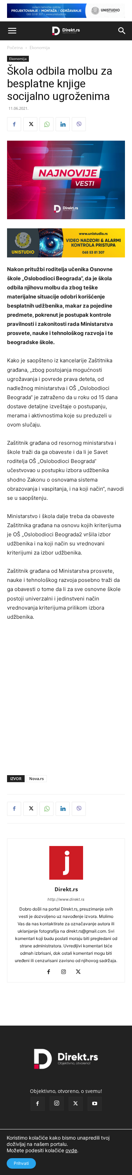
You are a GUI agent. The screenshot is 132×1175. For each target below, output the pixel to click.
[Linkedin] (63, 124)
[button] (12, 30)
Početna (15, 48)
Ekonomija (40, 48)
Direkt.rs (66, 889)
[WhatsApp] (46, 124)
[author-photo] (66, 879)
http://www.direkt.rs (66, 899)
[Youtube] (95, 1104)
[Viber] (79, 124)
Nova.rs (36, 778)
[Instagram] (66, 972)
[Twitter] (30, 124)
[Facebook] (14, 124)
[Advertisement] (66, 696)
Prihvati (21, 1163)
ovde (71, 1150)
